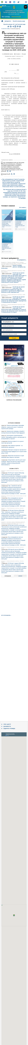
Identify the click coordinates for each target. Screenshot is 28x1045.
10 (3, 631)
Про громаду (6, 16)
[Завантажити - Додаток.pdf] (12, 174)
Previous (7, 420)
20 (14, 633)
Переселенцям (16, 16)
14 (17, 631)
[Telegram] (14, 2)
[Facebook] (6, 2)
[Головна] (2, 2)
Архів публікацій (20, 618)
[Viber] (10, 2)
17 (3, 633)
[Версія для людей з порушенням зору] (18, 2)
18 (7, 633)
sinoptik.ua (19, 694)
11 (6, 631)
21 (17, 633)
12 (10, 631)
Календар (7, 618)
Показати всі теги (6, 679)
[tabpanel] (14, 411)
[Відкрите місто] (14, 411)
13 (14, 631)
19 (10, 633)
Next (20, 420)
